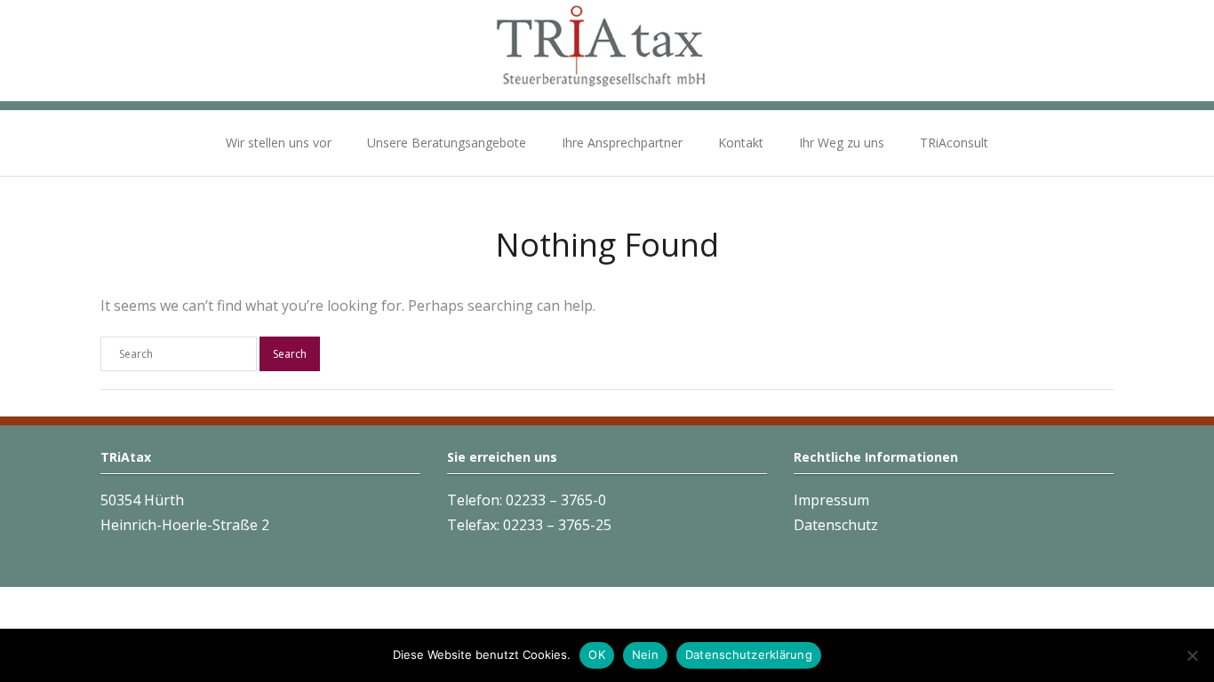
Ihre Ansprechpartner (622, 142)
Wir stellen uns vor (278, 142)
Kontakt (740, 142)
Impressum (831, 500)
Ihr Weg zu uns (841, 142)
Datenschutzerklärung (748, 654)
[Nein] (1192, 655)
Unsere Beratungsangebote (446, 142)
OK (596, 654)
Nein (645, 654)
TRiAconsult (954, 142)
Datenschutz (836, 525)
